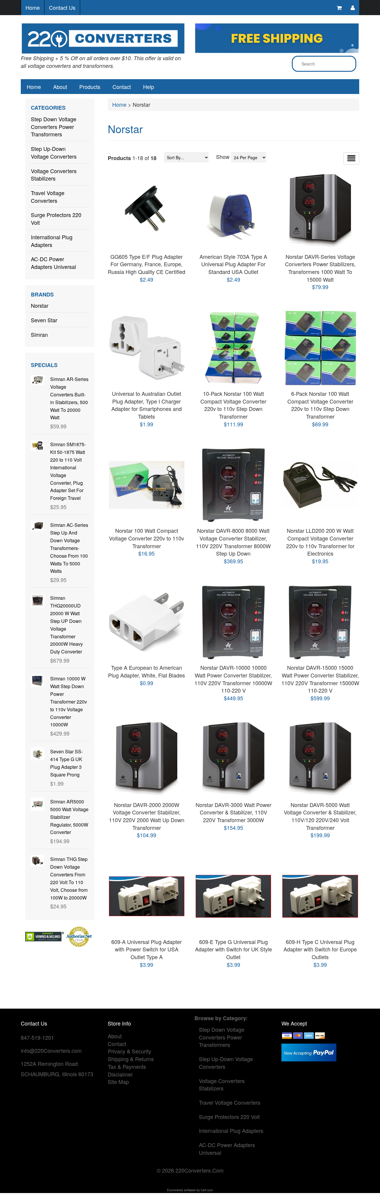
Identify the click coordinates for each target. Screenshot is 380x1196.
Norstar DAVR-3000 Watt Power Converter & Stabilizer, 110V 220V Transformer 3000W (233, 812)
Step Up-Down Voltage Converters (54, 152)
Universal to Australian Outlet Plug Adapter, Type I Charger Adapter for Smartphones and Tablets (146, 405)
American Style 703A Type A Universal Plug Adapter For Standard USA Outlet (233, 264)
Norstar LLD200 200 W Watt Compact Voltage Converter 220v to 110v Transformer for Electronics (320, 542)
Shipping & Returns (131, 1059)
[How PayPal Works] (308, 1051)
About (60, 86)
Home (33, 7)
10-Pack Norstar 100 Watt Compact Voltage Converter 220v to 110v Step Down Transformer (233, 405)
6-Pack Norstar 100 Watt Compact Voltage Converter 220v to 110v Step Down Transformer (320, 405)
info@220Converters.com (51, 1050)
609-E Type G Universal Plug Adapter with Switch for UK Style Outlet (233, 949)
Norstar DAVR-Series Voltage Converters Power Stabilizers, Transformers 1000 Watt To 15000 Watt (320, 268)
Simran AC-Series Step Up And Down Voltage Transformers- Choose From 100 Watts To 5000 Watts (69, 548)
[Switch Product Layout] (351, 158)
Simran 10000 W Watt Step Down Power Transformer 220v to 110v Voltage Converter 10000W (68, 701)
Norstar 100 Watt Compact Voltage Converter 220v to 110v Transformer (146, 538)
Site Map (118, 1081)
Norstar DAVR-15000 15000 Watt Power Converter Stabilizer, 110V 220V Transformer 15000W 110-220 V (320, 679)
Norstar (39, 305)
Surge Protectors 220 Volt (56, 218)
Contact (122, 86)
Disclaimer (120, 1074)
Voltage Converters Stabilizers (54, 174)
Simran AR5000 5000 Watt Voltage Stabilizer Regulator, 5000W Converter (69, 816)
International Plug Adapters (51, 240)
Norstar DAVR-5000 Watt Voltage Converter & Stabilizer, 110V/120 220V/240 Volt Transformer (320, 816)
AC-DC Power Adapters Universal (53, 262)
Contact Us (62, 7)
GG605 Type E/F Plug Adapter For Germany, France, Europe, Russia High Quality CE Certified (146, 264)
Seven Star (44, 320)
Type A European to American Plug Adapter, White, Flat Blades (146, 671)
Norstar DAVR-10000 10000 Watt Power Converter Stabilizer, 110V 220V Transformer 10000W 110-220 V (233, 679)
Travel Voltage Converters (47, 196)
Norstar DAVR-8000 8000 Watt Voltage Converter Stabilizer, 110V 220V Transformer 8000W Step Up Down (233, 542)
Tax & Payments (127, 1066)
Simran (39, 334)
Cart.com (207, 1190)
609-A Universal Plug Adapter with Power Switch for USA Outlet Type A (146, 949)
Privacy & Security (129, 1051)
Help (148, 86)
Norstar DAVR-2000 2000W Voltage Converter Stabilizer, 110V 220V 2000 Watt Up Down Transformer (146, 816)
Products (89, 86)
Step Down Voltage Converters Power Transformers (53, 126)
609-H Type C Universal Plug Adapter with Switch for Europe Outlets (320, 949)
